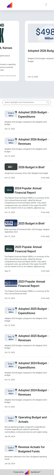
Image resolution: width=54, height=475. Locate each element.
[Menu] (46, 5)
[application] (27, 51)
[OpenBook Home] (10, 5)
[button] (27, 119)
